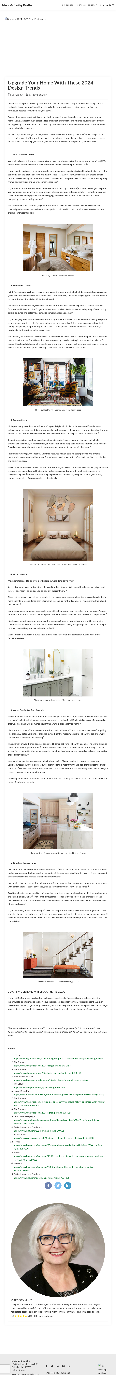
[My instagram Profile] (113, 5)
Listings (82, 5)
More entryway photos (69, 982)
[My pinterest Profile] (110, 5)
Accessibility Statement (58, 1372)
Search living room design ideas (68, 410)
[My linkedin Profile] (107, 5)
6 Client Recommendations (40, 1316)
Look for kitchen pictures (75, 853)
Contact (92, 5)
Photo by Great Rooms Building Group (46, 853)
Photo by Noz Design (44, 410)
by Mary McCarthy (38, 95)
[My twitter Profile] (104, 5)
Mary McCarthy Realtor (17, 5)
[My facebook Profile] (100, 5)
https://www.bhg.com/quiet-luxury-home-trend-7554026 (41, 1177)
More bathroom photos (72, 700)
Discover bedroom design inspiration (71, 564)
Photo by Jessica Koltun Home (47, 700)
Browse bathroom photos (63, 275)
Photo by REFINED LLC (47, 982)
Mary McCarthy (21, 1299)
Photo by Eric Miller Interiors (42, 564)
